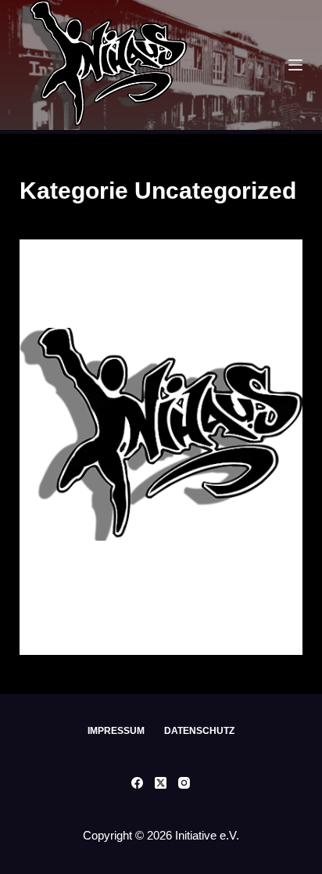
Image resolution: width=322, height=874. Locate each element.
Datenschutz (199, 730)
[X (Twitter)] (160, 783)
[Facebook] (137, 783)
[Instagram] (184, 783)
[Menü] (295, 65)
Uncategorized (83, 269)
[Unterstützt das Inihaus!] (161, 434)
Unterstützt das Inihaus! (123, 303)
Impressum (116, 730)
